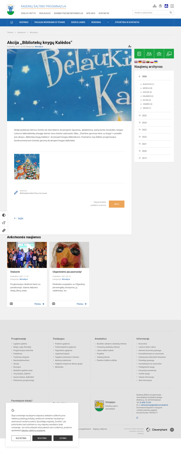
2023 (144, 130)
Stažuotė (15, 271)
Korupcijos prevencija (147, 370)
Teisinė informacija (146, 377)
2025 (144, 115)
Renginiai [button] (96, 22)
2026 (144, 76)
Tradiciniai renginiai (21, 357)
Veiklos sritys (28, 13)
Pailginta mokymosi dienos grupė (68, 364)
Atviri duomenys (145, 380)
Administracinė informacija (68, 13)
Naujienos (21, 32)
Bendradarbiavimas (21, 360)
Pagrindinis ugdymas (63, 350)
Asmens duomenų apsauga (150, 350)
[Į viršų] (172, 430)
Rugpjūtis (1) (148, 84)
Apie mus (90, 13)
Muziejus (17, 367)
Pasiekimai (17, 354)
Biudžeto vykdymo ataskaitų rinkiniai (111, 344)
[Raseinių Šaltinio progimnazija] (10, 8)
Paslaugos (45, 13)
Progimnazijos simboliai (23, 350)
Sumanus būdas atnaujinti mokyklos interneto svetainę (134, 431)
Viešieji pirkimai (103, 357)
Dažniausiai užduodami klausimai (152, 357)
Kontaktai (104, 13)
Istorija (16, 364)
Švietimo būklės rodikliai (107, 360)
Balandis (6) (148, 96)
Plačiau (38, 304)
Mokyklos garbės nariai (23, 370)
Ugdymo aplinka (20, 344)
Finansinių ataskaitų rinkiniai (108, 347)
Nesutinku (42, 438)
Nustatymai (21, 438)
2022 (144, 137)
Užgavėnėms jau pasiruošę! (67, 271)
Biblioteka (59, 367)
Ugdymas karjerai (62, 354)
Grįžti (20, 218)
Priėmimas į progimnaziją (23, 380)
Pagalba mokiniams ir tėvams (67, 357)
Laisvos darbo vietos (147, 347)
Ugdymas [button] (23, 22)
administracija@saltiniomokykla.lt (154, 405)
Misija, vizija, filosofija (22, 347)
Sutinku (63, 438)
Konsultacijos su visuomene (150, 364)
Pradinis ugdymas (62, 344)
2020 (144, 151)
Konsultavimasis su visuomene (151, 354)
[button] (155, 6)
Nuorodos (143, 344)
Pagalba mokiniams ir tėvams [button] (50, 22)
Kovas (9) (147, 100)
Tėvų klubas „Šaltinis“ (22, 374)
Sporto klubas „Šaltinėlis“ (23, 377)
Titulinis (10, 32)
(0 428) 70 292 (145, 402)
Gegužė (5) (147, 92)
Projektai (100, 354)
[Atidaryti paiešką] (171, 12)
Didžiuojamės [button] (78, 22)
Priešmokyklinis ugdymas (65, 347)
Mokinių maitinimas (63, 360)
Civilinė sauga (144, 374)
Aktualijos (34, 32)
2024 (144, 123)
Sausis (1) (147, 108)
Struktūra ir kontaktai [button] (127, 22)
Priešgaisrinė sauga (147, 367)
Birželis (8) (147, 88)
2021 (144, 144)
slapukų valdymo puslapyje (33, 430)
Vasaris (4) (147, 104)
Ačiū (116, 204)
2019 (144, 158)
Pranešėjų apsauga (146, 360)
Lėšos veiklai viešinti (105, 350)
